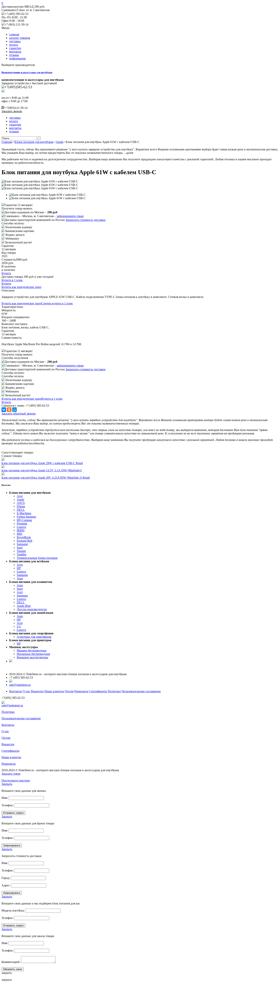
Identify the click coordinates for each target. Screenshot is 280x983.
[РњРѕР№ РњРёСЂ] (14, 409)
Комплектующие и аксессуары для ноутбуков (27, 72)
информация (17, 58)
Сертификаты (98, 691)
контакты (15, 51)
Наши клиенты (54, 691)
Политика (114, 691)
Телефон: (7, 805)
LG (19, 626)
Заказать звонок (12, 111)
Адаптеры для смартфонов (34, 636)
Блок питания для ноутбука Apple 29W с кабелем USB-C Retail (42, 463)
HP (19, 568)
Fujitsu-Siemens (26, 516)
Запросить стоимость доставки (86, 219)
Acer (20, 496)
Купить (6, 273)
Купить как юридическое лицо (21, 287)
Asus (20, 578)
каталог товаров (19, 37)
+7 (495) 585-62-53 (16, 13)
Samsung (22, 544)
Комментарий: (11, 962)
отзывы (14, 55)
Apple (59, 142)
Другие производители (32, 609)
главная (14, 34)
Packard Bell (24, 540)
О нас (26, 691)
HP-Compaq (24, 520)
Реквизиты (81, 691)
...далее (128, 152)
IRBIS (21, 530)
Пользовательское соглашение (141, 691)
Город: (6, 877)
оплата (13, 44)
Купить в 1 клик (12, 280)
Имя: (5, 797)
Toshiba (21, 554)
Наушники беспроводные (33, 654)
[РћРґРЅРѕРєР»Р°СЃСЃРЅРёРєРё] (9, 409)
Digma (21, 506)
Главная (7, 142)
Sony (20, 547)
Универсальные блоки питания (37, 557)
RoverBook (24, 537)
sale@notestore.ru (20, 684)
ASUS (21, 503)
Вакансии (37, 691)
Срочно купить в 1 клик (57, 303)
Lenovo (21, 527)
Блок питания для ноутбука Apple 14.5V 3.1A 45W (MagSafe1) (42, 470)
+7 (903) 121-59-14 (16, 24)
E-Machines (24, 513)
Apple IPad (23, 605)
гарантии (15, 48)
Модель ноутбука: (13, 910)
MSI (19, 533)
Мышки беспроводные (31, 650)
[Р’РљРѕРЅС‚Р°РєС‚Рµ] (4, 409)
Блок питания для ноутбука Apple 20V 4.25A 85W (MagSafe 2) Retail (46, 477)
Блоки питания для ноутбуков (33, 142)
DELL (21, 509)
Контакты (15, 691)
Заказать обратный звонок (19, 413)
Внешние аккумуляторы (32, 657)
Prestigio (22, 523)
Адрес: (6, 885)
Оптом (69, 691)
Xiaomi (21, 551)
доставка (15, 41)
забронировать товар (70, 216)
